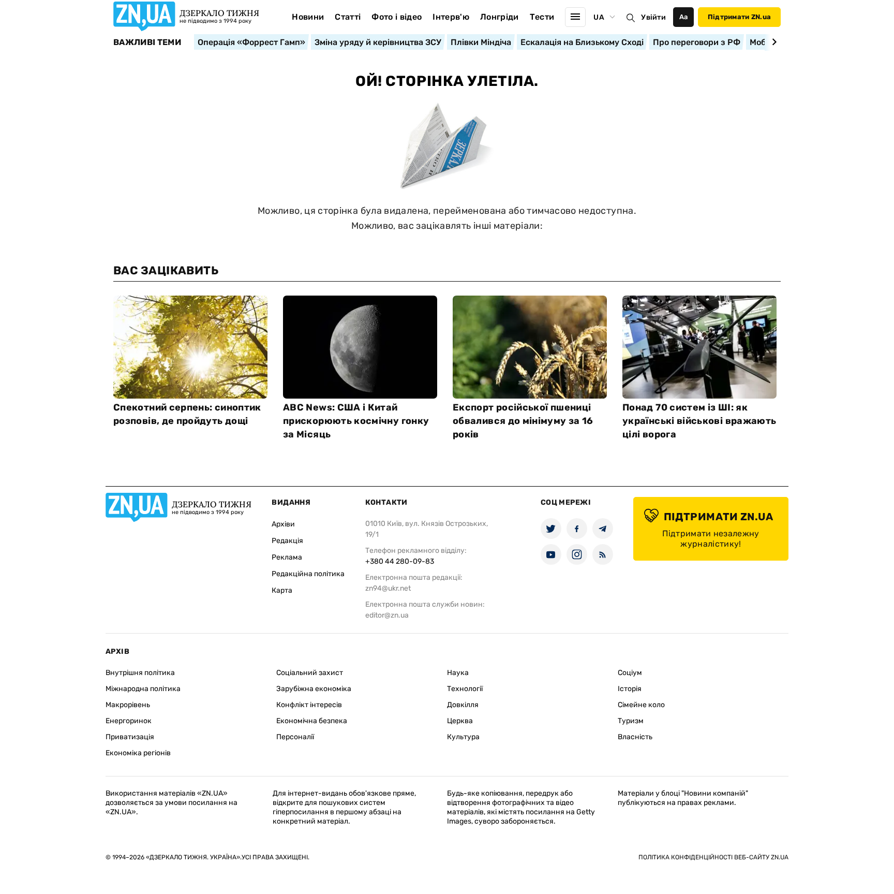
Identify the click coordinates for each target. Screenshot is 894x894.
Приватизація (130, 736)
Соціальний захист (309, 672)
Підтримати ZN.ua (739, 17)
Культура (463, 736)
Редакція (287, 540)
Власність (635, 736)
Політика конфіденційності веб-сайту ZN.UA (713, 857)
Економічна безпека (311, 720)
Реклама (287, 557)
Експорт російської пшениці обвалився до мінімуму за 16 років (523, 421)
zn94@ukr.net (388, 588)
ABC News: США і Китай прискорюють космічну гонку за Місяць (356, 421)
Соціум (630, 672)
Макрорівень (128, 704)
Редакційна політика (308, 573)
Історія (630, 688)
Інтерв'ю (451, 17)
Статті (348, 17)
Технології (465, 688)
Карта (282, 590)
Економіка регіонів (138, 753)
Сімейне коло (641, 704)
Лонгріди (499, 17)
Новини (308, 17)
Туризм (631, 720)
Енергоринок (129, 720)
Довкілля (463, 704)
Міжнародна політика (143, 688)
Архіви (283, 524)
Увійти (653, 17)
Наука (458, 672)
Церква (460, 720)
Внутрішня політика (140, 672)
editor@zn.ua (387, 615)
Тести (542, 17)
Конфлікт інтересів (309, 704)
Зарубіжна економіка (313, 688)
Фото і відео (396, 17)
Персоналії (295, 736)
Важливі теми (147, 42)
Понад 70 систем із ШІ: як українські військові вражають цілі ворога (699, 421)
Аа (683, 17)
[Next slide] (773, 42)
